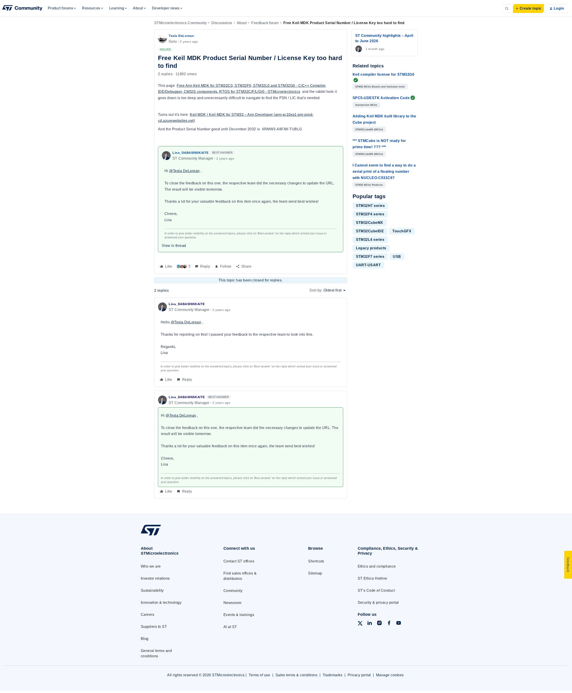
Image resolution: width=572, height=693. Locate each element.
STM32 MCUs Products (369, 184)
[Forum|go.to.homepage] (22, 8)
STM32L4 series (370, 239)
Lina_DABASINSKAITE (190, 152)
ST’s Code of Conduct (376, 590)
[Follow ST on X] (360, 624)
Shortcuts (316, 561)
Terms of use (259, 675)
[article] (250, 342)
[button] (528, 8)
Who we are (151, 566)
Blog (145, 639)
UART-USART (368, 265)
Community (232, 591)
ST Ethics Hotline (372, 578)
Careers (147, 614)
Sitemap (315, 573)
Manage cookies (390, 675)
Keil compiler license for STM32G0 (383, 74)
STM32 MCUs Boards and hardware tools (380, 86)
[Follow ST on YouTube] (398, 623)
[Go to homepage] (174, 535)
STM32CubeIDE (370, 231)
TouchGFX (401, 231)
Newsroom (232, 603)
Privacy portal (359, 675)
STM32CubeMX (369, 223)
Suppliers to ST (154, 626)
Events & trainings (238, 615)
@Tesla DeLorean (184, 171)
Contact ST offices (238, 561)
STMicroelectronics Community (180, 23)
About (242, 23)
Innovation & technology (161, 602)
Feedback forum (265, 23)
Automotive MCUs (366, 105)
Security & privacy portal (378, 602)
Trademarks (333, 675)
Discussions (221, 23)
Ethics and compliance (377, 566)
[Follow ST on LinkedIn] (369, 623)
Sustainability (152, 590)
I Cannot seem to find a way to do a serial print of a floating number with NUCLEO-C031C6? (384, 171)
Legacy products (371, 248)
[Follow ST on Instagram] (379, 623)
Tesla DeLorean (181, 35)
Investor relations (155, 578)
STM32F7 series (370, 256)
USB (397, 256)
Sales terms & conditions (296, 675)
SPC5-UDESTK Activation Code (381, 98)
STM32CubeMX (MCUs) (369, 129)
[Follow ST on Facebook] (389, 623)
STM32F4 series (370, 214)
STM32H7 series (370, 206)
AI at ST (230, 627)
